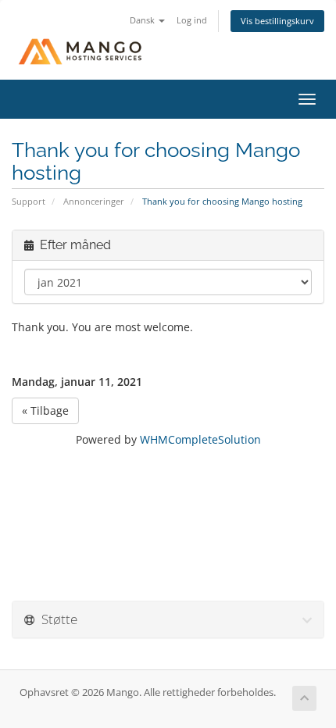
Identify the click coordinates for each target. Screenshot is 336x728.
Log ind (192, 20)
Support (28, 201)
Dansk (143, 20)
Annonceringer (93, 201)
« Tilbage (45, 410)
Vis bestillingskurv (277, 21)
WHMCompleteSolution (200, 439)
